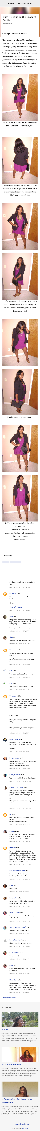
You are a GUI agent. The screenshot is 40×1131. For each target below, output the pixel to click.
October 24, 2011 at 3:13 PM (19, 906)
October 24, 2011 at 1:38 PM (19, 892)
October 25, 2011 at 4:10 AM (19, 974)
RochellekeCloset (15, 940)
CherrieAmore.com (16, 607)
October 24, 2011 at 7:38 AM (19, 610)
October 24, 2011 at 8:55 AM (19, 677)
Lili (10, 814)
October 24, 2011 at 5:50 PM (19, 934)
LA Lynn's (12, 898)
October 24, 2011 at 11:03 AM (20, 808)
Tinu (11, 637)
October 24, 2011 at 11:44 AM (20, 825)
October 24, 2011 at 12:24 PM (20, 864)
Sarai (11, 616)
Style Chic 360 (14, 912)
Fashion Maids (14, 739)
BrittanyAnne (14, 758)
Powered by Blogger (21, 1124)
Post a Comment (9, 997)
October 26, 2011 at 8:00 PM (19, 992)
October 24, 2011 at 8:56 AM (19, 733)
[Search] (37, 3)
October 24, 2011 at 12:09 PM (20, 841)
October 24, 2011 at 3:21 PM (19, 921)
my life (5, 562)
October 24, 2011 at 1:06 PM (19, 879)
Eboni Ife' (12, 980)
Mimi (11, 885)
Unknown (12, 593)
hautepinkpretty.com (17, 870)
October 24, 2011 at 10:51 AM (20, 781)
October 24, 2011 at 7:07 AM (19, 587)
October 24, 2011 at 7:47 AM (19, 631)
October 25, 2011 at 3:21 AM (19, 959)
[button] (3, 27)
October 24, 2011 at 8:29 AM (19, 664)
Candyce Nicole (15, 775)
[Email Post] (3, 559)
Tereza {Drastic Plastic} (17, 927)
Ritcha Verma (14, 952)
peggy (11, 831)
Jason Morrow (24, 1128)
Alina (11, 965)
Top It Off (5, 1029)
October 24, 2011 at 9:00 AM (19, 752)
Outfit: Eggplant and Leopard (11, 1064)
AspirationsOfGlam (16, 787)
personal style (15, 562)
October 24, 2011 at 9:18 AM (19, 768)
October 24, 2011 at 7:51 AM (19, 644)
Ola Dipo (12, 848)
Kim (10, 670)
